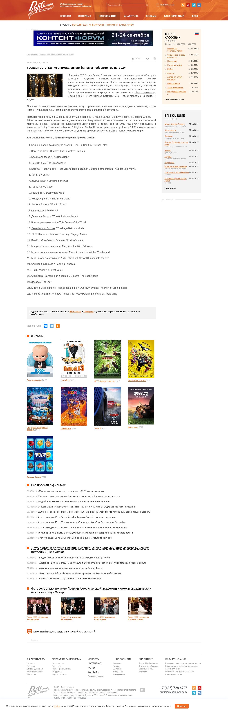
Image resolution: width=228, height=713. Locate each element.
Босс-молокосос (145, 92)
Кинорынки (118, 672)
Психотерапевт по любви (176, 166)
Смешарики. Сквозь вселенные (176, 56)
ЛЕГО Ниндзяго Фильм (44, 234)
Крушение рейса (174, 65)
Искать (147, 5)
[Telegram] (52, 326)
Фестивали (118, 663)
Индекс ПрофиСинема (148, 663)
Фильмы (151, 16)
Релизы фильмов (95, 676)
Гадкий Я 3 (75, 95)
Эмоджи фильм (40, 198)
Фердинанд (38, 210)
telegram (193, 5)
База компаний (174, 16)
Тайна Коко (38, 186)
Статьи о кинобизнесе (148, 666)
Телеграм (88, 311)
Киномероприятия (173, 674)
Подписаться (167, 5)
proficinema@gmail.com (173, 692)
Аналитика (131, 16)
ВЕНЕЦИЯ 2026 (80, 25)
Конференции (119, 674)
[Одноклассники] (58, 326)
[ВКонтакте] (45, 326)
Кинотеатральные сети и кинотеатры (181, 666)
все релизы (171, 188)
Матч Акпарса (173, 83)
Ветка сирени (170, 130)
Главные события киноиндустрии (53, 55)
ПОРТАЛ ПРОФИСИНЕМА (66, 659)
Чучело (168, 150)
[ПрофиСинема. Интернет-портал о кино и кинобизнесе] (41, 6)
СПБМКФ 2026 (96, 25)
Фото (195, 16)
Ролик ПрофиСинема (61, 669)
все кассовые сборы (175, 99)
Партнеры (56, 666)
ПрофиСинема (32, 55)
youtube (188, 5)
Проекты (31, 666)
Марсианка (169, 163)
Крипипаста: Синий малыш (177, 172)
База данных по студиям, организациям (183, 663)
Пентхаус (169, 136)
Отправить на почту (155, 58)
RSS (182, 5)
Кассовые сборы (146, 669)
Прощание (172, 61)
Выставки (117, 669)
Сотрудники (57, 672)
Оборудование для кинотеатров (179, 672)
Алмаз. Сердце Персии (175, 124)
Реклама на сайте (35, 672)
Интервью (84, 16)
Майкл (170, 69)
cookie (57, 706)
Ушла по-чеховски (175, 87)
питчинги (112, 25)
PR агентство (36, 659)
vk (199, 5)
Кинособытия (107, 16)
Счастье (171, 73)
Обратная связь (59, 674)
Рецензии (143, 672)
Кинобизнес (126, 25)
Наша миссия (58, 663)
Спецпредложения (35, 669)
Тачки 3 (35, 174)
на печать (147, 58)
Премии (70, 55)
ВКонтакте (75, 311)
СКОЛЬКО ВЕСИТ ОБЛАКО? (174, 78)
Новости (65, 16)
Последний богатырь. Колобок (175, 50)
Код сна (168, 156)
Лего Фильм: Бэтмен (99, 95)
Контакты (31, 674)
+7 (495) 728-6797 (173, 688)
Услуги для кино (172, 669)
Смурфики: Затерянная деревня (50, 275)
